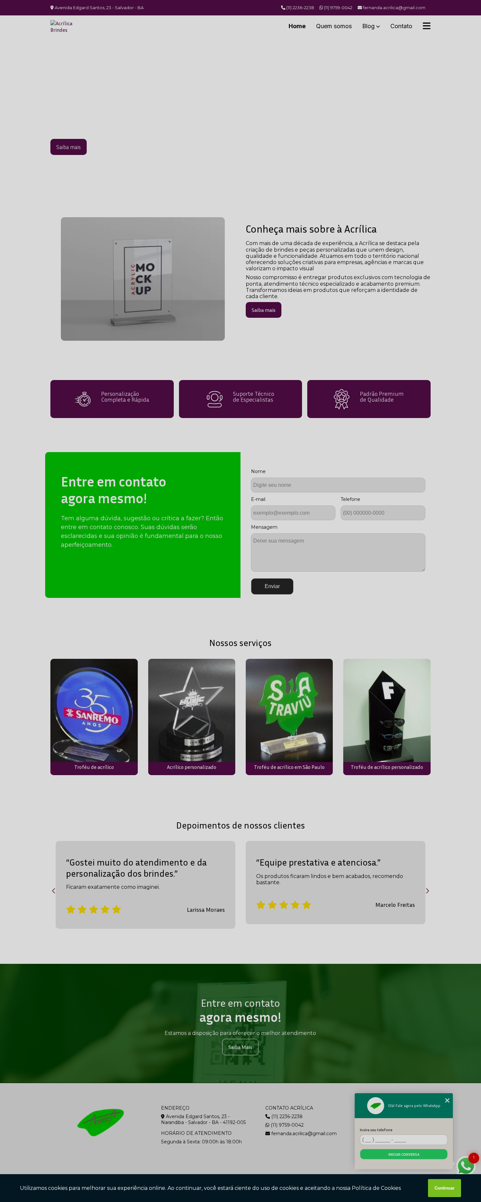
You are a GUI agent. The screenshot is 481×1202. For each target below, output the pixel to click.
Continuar (444, 1188)
